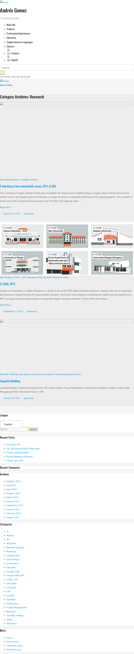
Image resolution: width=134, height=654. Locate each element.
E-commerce (13, 563)
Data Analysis (6, 277)
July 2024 (11, 485)
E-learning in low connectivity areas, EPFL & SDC (28, 186)
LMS (40, 277)
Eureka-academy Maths (18, 452)
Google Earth (13, 571)
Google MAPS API (15, 575)
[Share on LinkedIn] (9, 219)
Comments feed (14, 645)
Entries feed (12, 641)
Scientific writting (29, 179)
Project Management (64, 374)
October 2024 (13, 481)
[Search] (2, 73)
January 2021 (13, 517)
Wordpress (12, 623)
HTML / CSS (20, 277)
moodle (10, 595)
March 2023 (12, 497)
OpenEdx (47, 277)
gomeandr (28, 213)
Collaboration (13, 555)
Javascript (11, 587)
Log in (9, 637)
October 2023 (13, 493)
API (8, 539)
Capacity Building (10, 381)
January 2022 (13, 509)
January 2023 (13, 501)
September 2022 (15, 505)
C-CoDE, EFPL (8, 284)
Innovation (5, 179)
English (8, 424)
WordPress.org (14, 649)
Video (65, 277)
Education (37, 374)
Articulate (11, 543)
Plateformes (13, 603)
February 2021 (14, 513)
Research (15, 179)
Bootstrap (11, 551)
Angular (10, 535)
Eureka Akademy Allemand (20, 456)
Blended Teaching (9, 374)
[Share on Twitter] (3, 219)
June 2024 (12, 489)
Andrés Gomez (6, 85)
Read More (5, 207)
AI (7, 531)
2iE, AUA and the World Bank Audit (23, 448)
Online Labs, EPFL (15, 460)
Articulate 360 (13, 444)
